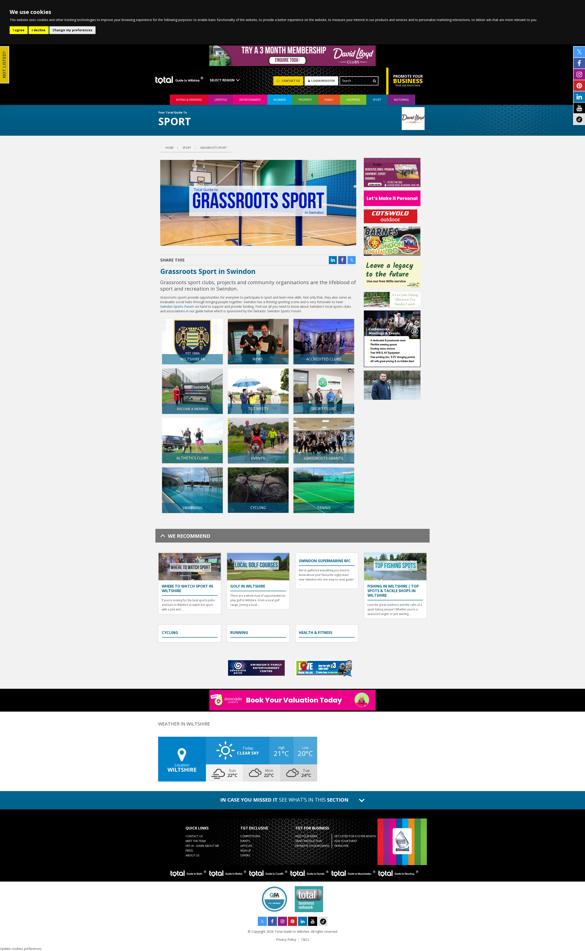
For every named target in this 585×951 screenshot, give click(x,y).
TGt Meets (258, 408)
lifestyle (221, 100)
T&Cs (305, 939)
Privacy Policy (286, 939)
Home (169, 148)
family (329, 100)
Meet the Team (196, 841)
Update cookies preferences (21, 948)
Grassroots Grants (323, 458)
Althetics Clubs (192, 458)
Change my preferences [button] (72, 30)
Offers (245, 855)
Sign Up (245, 851)
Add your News (306, 836)
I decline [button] (38, 30)
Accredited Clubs (323, 359)
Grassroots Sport (213, 148)
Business (280, 100)
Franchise (341, 846)
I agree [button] (18, 30)
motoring (401, 100)
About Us (192, 855)
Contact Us (194, 836)
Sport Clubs (323, 408)
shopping (353, 100)
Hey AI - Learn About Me (202, 846)
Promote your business (312, 846)
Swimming (192, 507)
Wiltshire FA (192, 359)
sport (377, 100)
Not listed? (4, 64)
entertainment (250, 100)
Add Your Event (345, 841)
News (258, 359)
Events (258, 458)
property (305, 100)
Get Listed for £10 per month (355, 836)
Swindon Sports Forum (177, 306)
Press (189, 851)
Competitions (250, 836)
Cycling (258, 507)
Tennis (324, 507)
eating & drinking (189, 100)
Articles (246, 846)
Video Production (308, 841)
